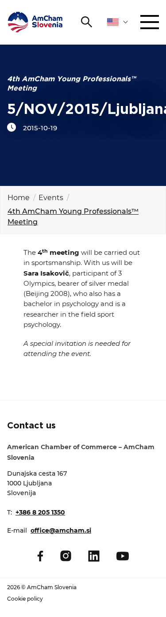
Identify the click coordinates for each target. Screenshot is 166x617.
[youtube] (122, 556)
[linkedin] (94, 556)
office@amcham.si (61, 530)
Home (19, 197)
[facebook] (40, 556)
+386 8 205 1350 (40, 512)
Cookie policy (25, 598)
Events (51, 197)
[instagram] (65, 555)
